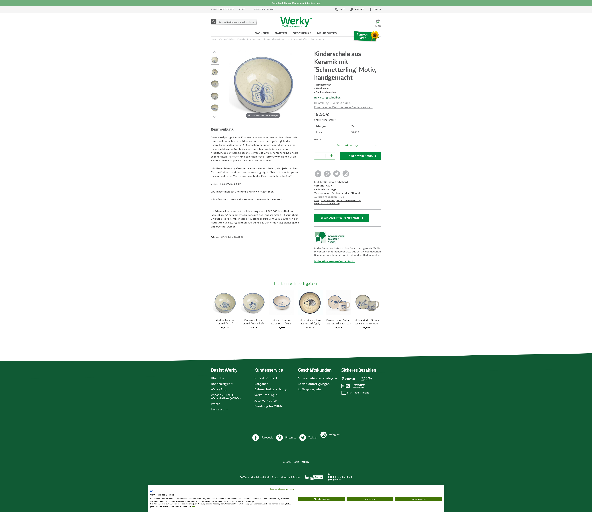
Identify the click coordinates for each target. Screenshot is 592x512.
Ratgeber (261, 384)
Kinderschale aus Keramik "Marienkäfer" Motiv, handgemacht (253, 323)
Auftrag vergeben (310, 389)
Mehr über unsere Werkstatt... (334, 261)
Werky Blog (219, 389)
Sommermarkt (366, 45)
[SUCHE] (213, 21)
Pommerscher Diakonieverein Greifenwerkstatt (343, 107)
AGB (316, 200)
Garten (281, 33)
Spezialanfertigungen (314, 384)
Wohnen (262, 33)
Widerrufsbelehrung (349, 200)
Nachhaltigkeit (222, 384)
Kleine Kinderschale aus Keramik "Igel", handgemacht (310, 323)
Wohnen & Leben (227, 39)
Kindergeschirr (254, 39)
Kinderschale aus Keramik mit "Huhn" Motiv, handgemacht (282, 323)
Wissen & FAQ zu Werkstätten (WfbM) (226, 396)
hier (193, 506)
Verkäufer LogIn (266, 395)
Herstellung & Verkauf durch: (332, 103)
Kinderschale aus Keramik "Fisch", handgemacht (225, 323)
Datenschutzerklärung (327, 203)
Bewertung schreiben (327, 97)
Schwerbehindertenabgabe (317, 378)
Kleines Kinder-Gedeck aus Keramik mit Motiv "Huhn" (367, 323)
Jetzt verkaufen (265, 400)
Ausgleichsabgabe (325, 196)
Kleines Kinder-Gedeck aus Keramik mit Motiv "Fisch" (338, 323)
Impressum (328, 200)
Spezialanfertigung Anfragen (340, 217)
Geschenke (302, 33)
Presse (215, 404)
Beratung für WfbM (268, 406)
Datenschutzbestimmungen (282, 489)
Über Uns (217, 378)
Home (213, 39)
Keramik (241, 39)
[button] (318, 174)
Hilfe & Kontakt (265, 378)
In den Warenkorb (360, 155)
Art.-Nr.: (215, 237)
